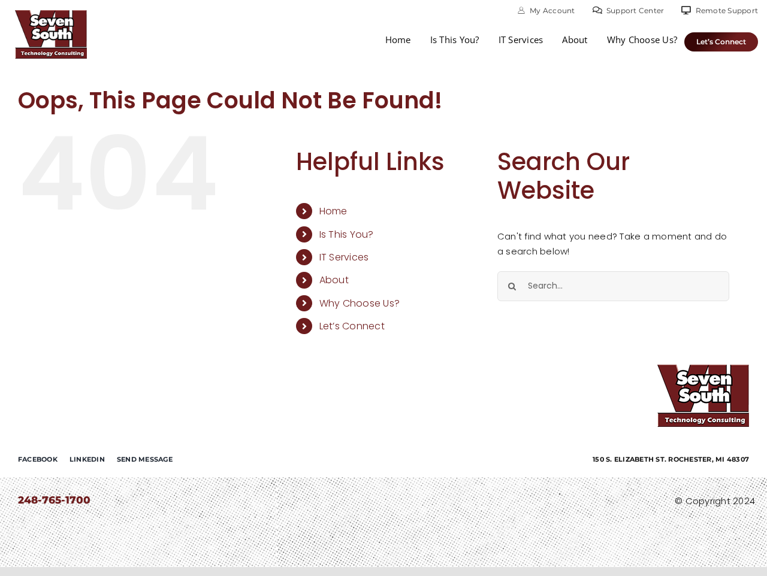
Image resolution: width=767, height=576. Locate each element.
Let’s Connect (352, 326)
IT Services (344, 257)
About (334, 280)
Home (333, 211)
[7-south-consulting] (51, 14)
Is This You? (346, 234)
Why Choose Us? (359, 303)
